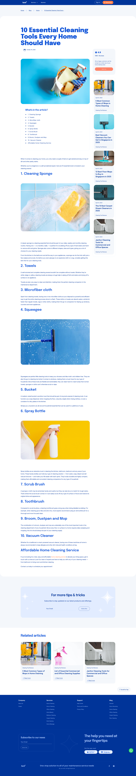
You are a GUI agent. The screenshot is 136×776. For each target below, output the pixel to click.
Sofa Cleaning (50, 721)
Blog (30, 10)
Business (43, 2)
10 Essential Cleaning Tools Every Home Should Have (53, 11)
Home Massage (50, 724)
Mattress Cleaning (51, 715)
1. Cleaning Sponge (34, 114)
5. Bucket (31, 126)
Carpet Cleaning (51, 718)
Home (22, 10)
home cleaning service (58, 557)
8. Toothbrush (32, 134)
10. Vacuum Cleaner (34, 140)
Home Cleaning (50, 703)
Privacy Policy (80, 709)
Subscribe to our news (33, 738)
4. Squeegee (32, 123)
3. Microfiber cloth (34, 120)
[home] (25, 2)
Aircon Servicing (113, 706)
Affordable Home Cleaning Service (39, 143)
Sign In (98, 2)
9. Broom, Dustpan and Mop (37, 137)
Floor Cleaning (113, 718)
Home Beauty (50, 712)
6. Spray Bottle (33, 129)
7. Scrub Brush (32, 131)
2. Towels (31, 117)
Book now (104, 69)
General (111, 703)
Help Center (80, 703)
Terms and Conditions (82, 706)
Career (20, 706)
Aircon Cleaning (50, 706)
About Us (20, 703)
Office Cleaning (50, 709)
